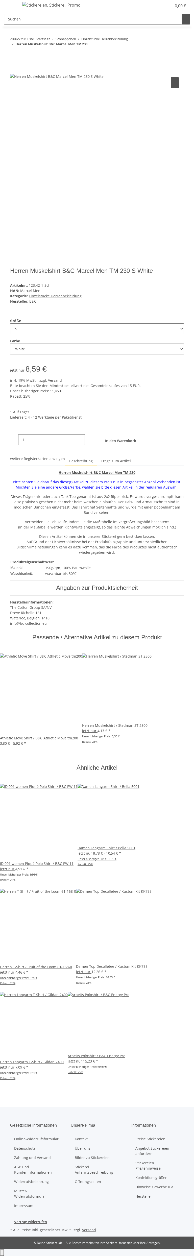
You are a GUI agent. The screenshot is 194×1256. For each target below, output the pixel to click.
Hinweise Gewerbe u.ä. (154, 1187)
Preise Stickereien (150, 1139)
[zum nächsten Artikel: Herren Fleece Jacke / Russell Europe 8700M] (23, 54)
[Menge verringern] (14, 439)
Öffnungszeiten (88, 1181)
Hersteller (143, 1196)
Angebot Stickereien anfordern (152, 1151)
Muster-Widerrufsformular (30, 1194)
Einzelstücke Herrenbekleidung (55, 296)
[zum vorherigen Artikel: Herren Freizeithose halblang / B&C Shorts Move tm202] (14, 54)
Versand (55, 380)
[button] (166, 6)
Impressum (23, 1205)
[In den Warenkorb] (14, 70)
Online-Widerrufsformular (36, 1139)
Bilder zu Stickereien (92, 1157)
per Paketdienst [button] (68, 417)
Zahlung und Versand (32, 1157)
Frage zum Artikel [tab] (116, 460)
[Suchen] (186, 19)
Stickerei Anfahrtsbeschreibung (94, 1170)
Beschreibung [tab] (81, 460)
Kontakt (81, 1139)
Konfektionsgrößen (151, 1177)
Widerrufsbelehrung (31, 1181)
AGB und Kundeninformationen (33, 1170)
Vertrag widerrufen (30, 1221)
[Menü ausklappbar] (10, 6)
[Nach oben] (2, 1252)
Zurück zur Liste (22, 39)
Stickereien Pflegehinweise (148, 1166)
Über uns (82, 1148)
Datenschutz (24, 1148)
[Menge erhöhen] (89, 439)
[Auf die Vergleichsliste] (175, 82)
